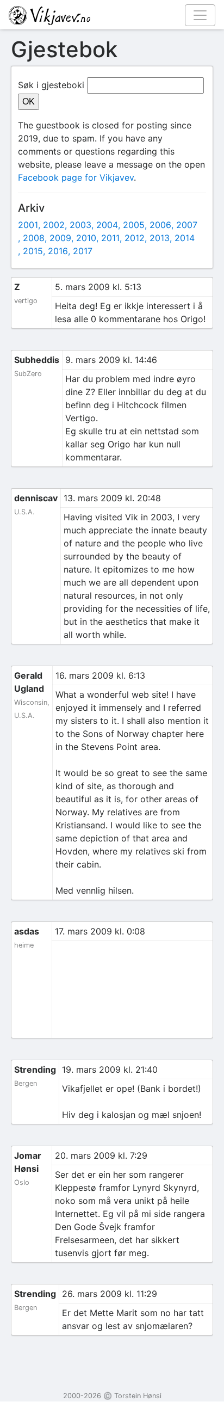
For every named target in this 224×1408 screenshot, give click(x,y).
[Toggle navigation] (200, 15)
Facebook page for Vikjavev (76, 177)
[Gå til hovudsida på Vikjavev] (108, 14)
